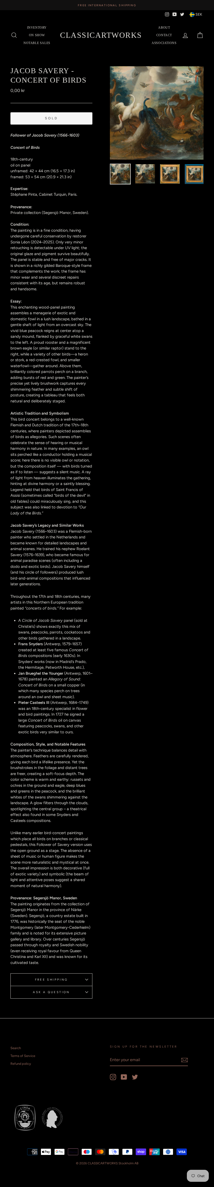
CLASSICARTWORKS (101, 35)
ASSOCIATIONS (164, 43)
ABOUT (164, 27)
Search (15, 1048)
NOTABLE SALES (36, 43)
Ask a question (51, 992)
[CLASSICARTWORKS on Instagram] (113, 1077)
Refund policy (20, 1064)
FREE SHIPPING (51, 979)
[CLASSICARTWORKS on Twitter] (135, 1077)
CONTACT (164, 35)
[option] (107, 5)
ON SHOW (37, 35)
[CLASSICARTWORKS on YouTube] (124, 1077)
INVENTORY (37, 27)
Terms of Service (22, 1056)
